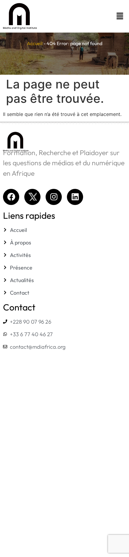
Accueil (35, 43)
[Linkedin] (75, 197)
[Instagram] (54, 197)
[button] (90, 16)
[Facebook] (11, 197)
